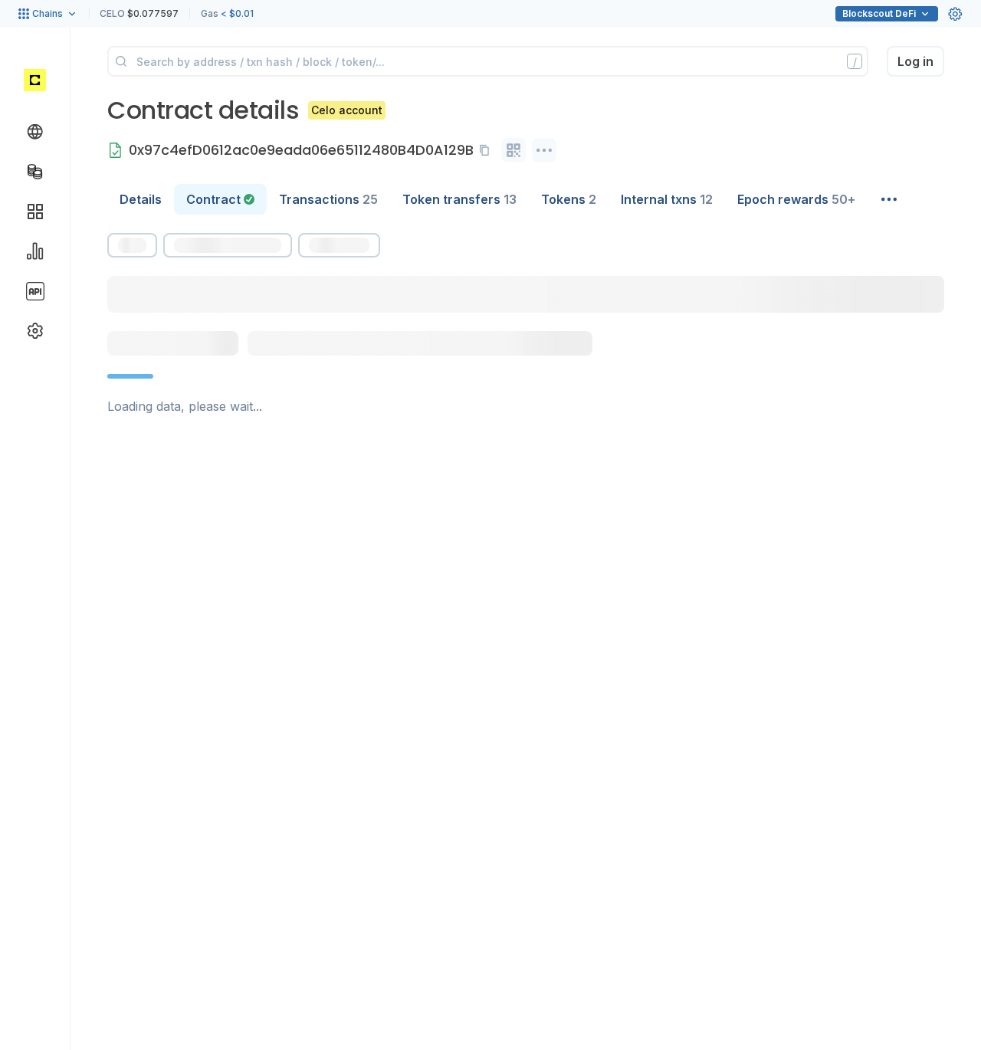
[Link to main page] (35, 79)
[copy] (487, 150)
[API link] (35, 291)
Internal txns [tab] (667, 199)
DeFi (879, 13)
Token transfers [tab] (459, 199)
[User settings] (955, 13)
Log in (915, 61)
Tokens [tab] (568, 199)
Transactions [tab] (328, 199)
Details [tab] (141, 199)
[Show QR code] (513, 150)
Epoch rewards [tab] (796, 199)
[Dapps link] (35, 211)
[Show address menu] (544, 150)
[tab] (220, 199)
